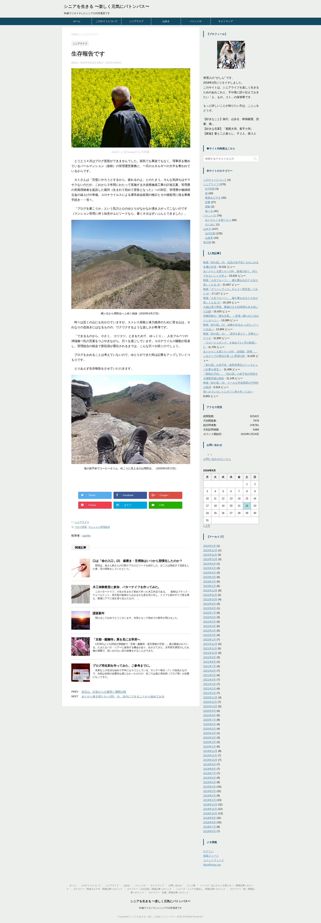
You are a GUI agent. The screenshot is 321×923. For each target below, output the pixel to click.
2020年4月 (209, 733)
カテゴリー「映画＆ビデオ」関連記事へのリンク (97, 889)
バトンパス (196, 21)
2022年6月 (209, 617)
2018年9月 (209, 817)
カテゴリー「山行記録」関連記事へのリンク (149, 889)
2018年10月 (210, 813)
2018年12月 (210, 804)
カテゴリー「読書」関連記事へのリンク (169, 892)
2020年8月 (209, 715)
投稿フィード (211, 855)
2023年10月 (210, 559)
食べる (209, 211)
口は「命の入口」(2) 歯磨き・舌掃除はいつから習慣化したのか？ (137, 560)
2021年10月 (210, 652)
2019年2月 (209, 795)
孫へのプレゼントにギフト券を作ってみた (228, 391)
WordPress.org (212, 864)
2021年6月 (209, 670)
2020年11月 (210, 701)
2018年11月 (210, 808)
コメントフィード (213, 860)
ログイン (208, 851)
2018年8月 (209, 822)
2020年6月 (209, 724)
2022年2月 (209, 635)
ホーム (76, 21)
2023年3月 (209, 577)
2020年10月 (210, 706)
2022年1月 (209, 639)
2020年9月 (209, 710)
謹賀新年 (99, 613)
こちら (252, 105)
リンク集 (191, 885)
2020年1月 (209, 746)
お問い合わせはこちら (217, 459)
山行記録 (210, 233)
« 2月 (206, 525)
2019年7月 (209, 773)
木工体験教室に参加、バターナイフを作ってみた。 (127, 587)
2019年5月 (209, 782)
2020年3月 (209, 737)
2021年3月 (209, 684)
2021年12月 (210, 643)
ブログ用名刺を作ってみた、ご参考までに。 (122, 665)
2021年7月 (209, 666)
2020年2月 (209, 742)
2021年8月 (209, 661)
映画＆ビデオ (213, 197)
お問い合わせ (175, 885)
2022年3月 (209, 630)
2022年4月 (209, 626)
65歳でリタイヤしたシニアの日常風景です (160, 908)
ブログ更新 (81, 527)
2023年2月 (209, 581)
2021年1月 (209, 693)
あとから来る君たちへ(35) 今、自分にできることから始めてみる (123, 696)
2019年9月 (209, 764)
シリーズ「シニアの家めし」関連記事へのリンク (200, 889)
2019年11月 (210, 755)
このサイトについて (106, 21)
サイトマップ (225, 21)
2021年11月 (210, 648)
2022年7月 (209, 612)
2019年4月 (209, 786)
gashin (86, 535)
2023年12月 (210, 550)
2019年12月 (210, 750)
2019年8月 (209, 768)
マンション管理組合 (99, 527)
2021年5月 (209, 675)
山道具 (209, 237)
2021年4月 (209, 679)
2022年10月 (210, 599)
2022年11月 (210, 594)
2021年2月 (209, 688)
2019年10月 (210, 759)
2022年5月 (209, 621)
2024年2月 (209, 545)
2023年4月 (209, 572)
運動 (207, 206)
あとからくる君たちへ (218, 219)
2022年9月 (209, 603)
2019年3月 (209, 791)
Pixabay (131, 152)
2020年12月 (210, 697)
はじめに (210, 224)
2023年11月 (210, 554)
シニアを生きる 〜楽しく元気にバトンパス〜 (106, 6)
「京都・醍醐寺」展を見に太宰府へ (116, 639)
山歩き (166, 21)
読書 (207, 202)
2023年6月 (209, 563)
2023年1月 (209, 585)
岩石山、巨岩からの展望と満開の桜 (104, 691)
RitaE (115, 152)
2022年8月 (209, 608)
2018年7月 (209, 826)
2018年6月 (209, 831)
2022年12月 (210, 590)
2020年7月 (209, 719)
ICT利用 (210, 188)
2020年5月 (209, 728)
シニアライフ (136, 21)
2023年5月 (209, 568)
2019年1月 (209, 800)
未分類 (207, 242)
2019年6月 (209, 777)
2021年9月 (209, 657)
